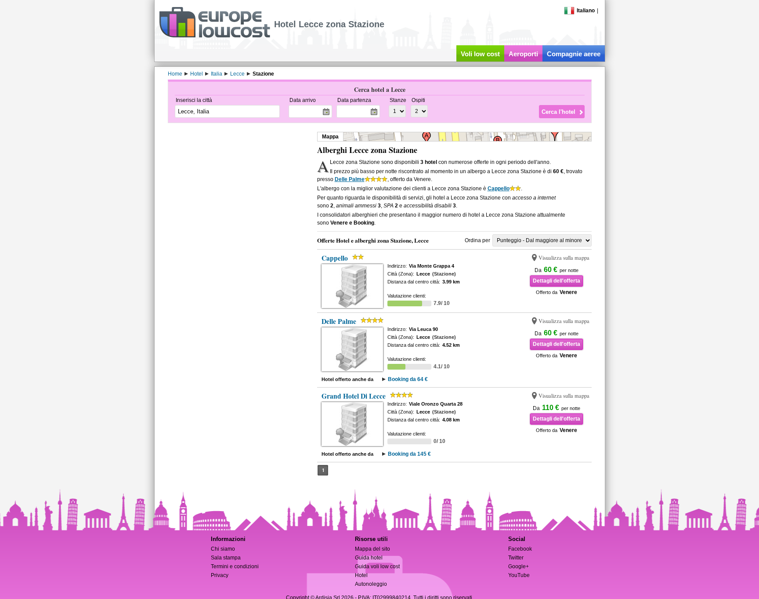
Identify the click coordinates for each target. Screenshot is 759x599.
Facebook (520, 549)
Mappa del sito (372, 549)
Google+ (518, 566)
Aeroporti (523, 54)
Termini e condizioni (235, 566)
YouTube (519, 575)
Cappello (499, 188)
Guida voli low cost (377, 566)
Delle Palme (350, 179)
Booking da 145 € (409, 454)
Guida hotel (369, 558)
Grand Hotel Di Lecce (354, 396)
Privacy (219, 575)
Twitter (516, 558)
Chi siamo (223, 549)
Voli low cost (480, 54)
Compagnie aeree (573, 54)
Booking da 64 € (408, 379)
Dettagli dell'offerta (556, 281)
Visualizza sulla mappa (564, 257)
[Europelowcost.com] (214, 36)
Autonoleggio (371, 584)
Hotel (361, 575)
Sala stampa (226, 558)
